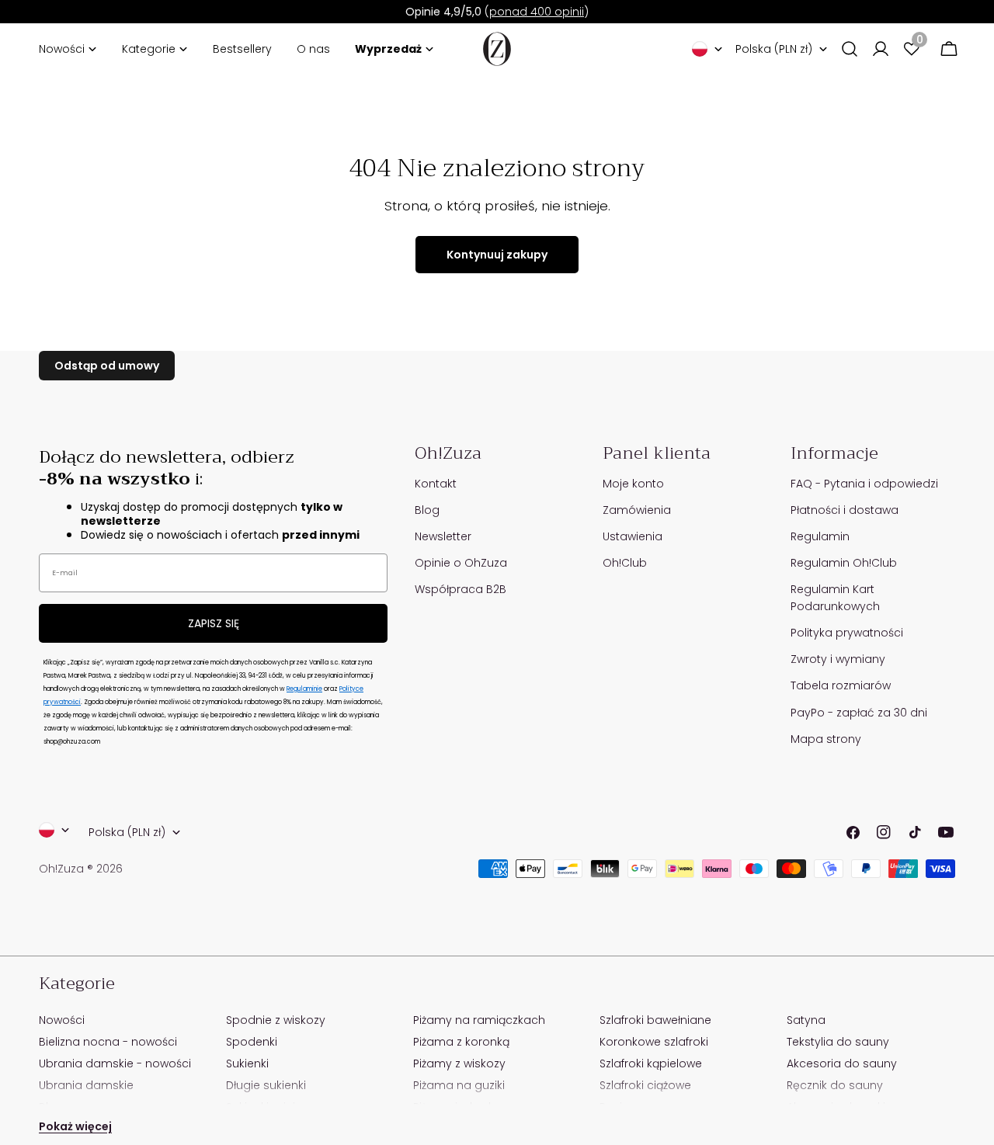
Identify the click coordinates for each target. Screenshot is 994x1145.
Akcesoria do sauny (842, 1063)
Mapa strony (826, 739)
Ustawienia (632, 536)
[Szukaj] (849, 48)
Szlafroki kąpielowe (651, 1063)
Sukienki (247, 1063)
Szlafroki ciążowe (645, 1085)
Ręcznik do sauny (835, 1085)
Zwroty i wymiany (838, 659)
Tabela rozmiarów (841, 685)
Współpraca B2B (460, 589)
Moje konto (633, 483)
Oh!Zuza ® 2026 (81, 868)
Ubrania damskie (86, 1085)
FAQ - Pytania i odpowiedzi (864, 483)
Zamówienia (637, 510)
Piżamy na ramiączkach (479, 1020)
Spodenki (251, 1042)
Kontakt (436, 483)
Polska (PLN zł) (773, 49)
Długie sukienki (266, 1085)
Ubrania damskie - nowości (115, 1063)
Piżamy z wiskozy (459, 1063)
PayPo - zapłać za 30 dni (859, 712)
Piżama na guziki (459, 1085)
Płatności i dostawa (844, 510)
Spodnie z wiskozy (275, 1020)
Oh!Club (625, 563)
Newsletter (443, 536)
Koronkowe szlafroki (654, 1042)
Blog (427, 510)
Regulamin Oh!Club (844, 563)
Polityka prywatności (847, 632)
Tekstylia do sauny (838, 1042)
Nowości (62, 1020)
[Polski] (707, 49)
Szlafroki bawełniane (655, 1020)
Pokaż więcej (75, 1126)
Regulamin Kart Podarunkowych (835, 597)
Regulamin (820, 536)
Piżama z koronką (461, 1042)
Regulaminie (304, 689)
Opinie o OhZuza (461, 563)
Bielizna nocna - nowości (108, 1042)
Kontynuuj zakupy (497, 254)
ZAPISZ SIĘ (213, 623)
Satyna (806, 1020)
